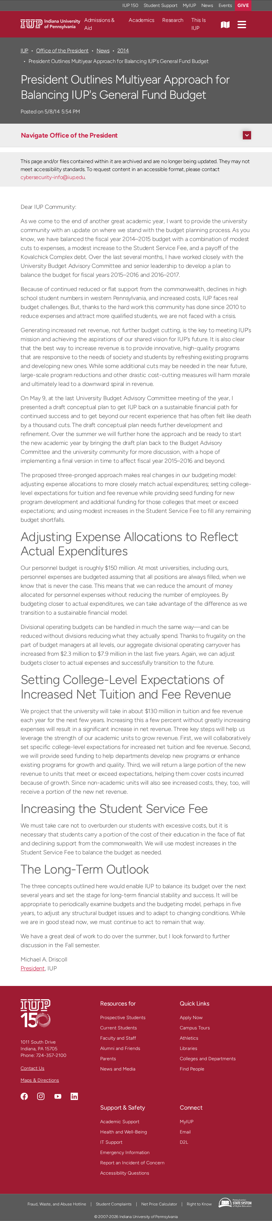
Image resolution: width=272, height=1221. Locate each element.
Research (172, 20)
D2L (184, 1142)
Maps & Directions (40, 1080)
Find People (192, 1069)
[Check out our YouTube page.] (57, 1096)
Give (243, 5)
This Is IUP (198, 24)
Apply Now (191, 1017)
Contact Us (32, 1068)
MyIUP (189, 5)
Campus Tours (195, 1028)
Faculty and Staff (118, 1038)
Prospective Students (123, 1017)
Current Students (118, 1028)
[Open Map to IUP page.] (225, 24)
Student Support (160, 5)
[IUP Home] (50, 24)
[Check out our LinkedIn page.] (74, 1096)
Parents (108, 1059)
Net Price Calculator (159, 1204)
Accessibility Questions (124, 1173)
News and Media (117, 1069)
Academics (141, 20)
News (207, 5)
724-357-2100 (51, 1055)
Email (185, 1132)
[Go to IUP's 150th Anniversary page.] (35, 1013)
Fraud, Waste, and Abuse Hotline (57, 1204)
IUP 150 (130, 5)
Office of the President (62, 50)
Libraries (188, 1048)
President (33, 968)
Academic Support (119, 1122)
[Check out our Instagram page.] (40, 1096)
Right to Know (199, 1204)
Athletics (189, 1038)
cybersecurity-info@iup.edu (53, 177)
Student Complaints (114, 1204)
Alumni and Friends (120, 1048)
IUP (24, 50)
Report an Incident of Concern (132, 1163)
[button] (242, 24)
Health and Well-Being (123, 1132)
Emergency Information (125, 1152)
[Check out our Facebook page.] (24, 1096)
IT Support (111, 1142)
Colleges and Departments (208, 1059)
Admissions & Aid (99, 24)
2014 (123, 50)
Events (226, 5)
